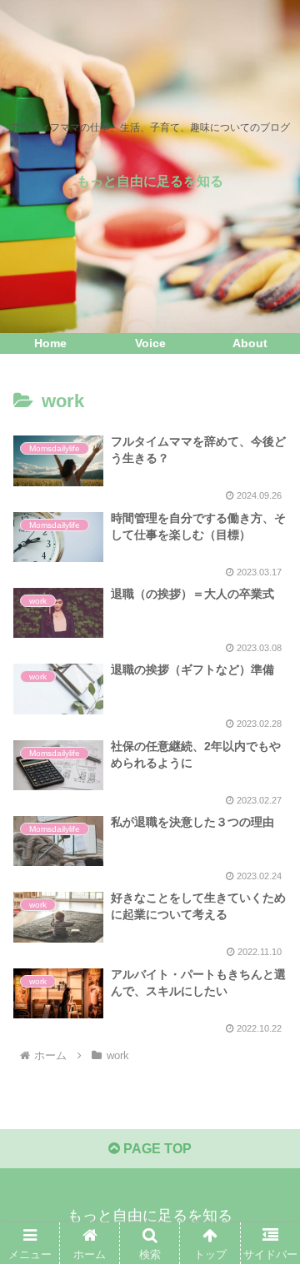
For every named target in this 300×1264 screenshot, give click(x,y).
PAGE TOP (156, 1149)
